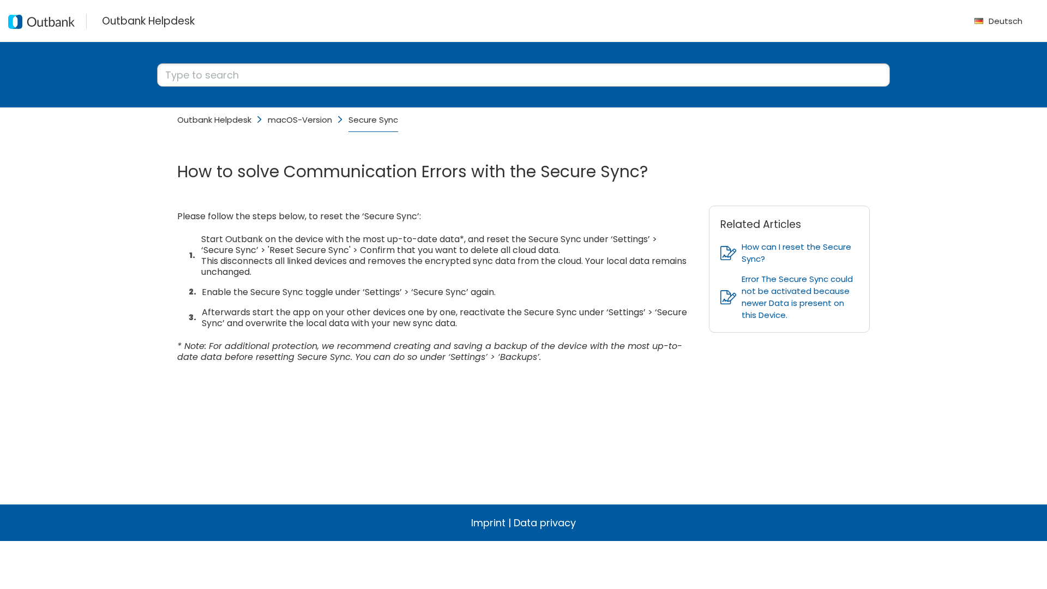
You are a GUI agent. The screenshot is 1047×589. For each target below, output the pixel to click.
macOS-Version (300, 119)
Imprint (488, 523)
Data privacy (545, 523)
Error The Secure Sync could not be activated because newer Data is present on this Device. (797, 297)
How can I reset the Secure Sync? (796, 253)
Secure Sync (373, 119)
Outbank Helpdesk (214, 119)
